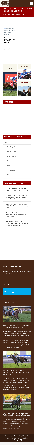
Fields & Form (11, 151)
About (8, 438)
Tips (8, 175)
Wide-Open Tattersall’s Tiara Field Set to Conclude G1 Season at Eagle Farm (17, 205)
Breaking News (12, 147)
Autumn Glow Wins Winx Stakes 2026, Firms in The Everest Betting (17, 189)
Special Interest (12, 170)
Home (5, 15)
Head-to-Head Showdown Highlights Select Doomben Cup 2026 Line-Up (16, 214)
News (6, 142)
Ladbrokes (15, 436)
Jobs (19, 438)
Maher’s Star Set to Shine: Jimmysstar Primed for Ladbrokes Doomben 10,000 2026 (17, 223)
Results (9, 165)
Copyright (25, 438)
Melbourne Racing (13, 156)
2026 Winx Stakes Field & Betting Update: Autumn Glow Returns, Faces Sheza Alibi (16, 197)
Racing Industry (12, 161)
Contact (13, 438)
